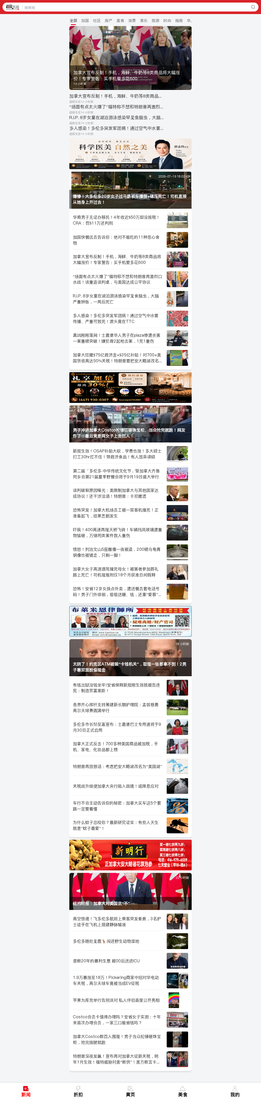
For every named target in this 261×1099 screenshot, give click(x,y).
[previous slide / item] (72, 58)
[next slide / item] (188, 58)
